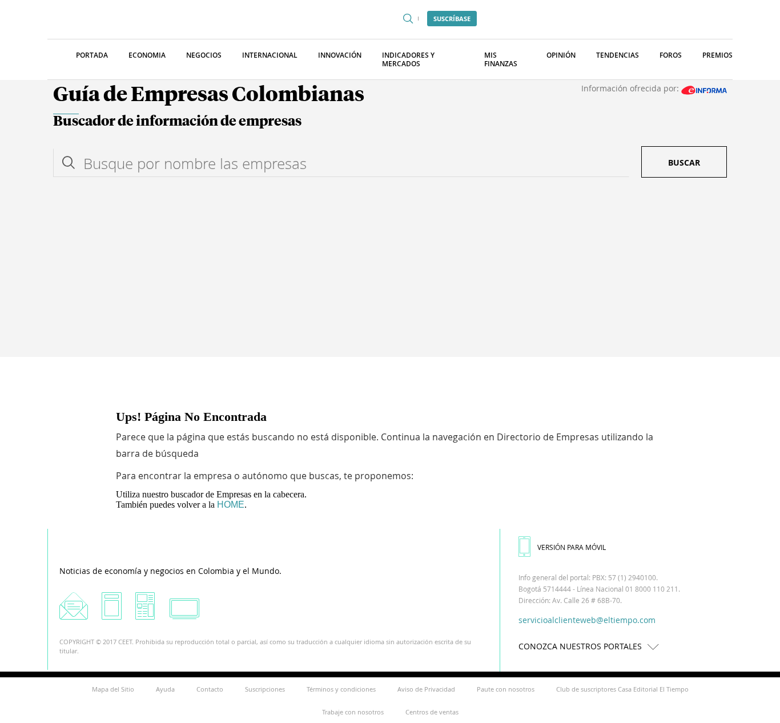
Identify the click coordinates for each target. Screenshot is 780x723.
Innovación (339, 55)
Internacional (269, 55)
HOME (230, 504)
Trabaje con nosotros (353, 712)
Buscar (684, 162)
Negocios (204, 55)
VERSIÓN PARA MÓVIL (571, 547)
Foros (671, 55)
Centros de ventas (432, 712)
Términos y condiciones (341, 689)
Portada (92, 55)
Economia (147, 55)
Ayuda (165, 689)
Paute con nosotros (505, 689)
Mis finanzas (500, 59)
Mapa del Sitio (113, 689)
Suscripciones (265, 689)
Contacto (209, 689)
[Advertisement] (390, 271)
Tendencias (617, 55)
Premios (717, 55)
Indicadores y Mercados (408, 59)
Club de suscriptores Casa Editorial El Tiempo (622, 689)
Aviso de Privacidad (426, 689)
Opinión (561, 55)
